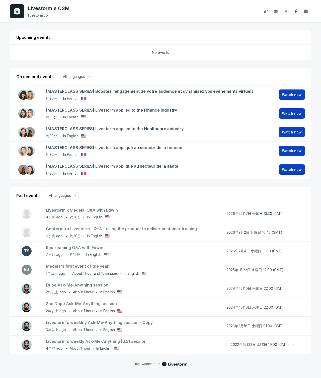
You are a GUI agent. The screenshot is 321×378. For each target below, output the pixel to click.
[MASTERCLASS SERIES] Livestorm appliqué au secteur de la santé (112, 166)
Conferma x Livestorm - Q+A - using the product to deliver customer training (121, 228)
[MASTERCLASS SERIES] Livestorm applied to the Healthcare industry (115, 128)
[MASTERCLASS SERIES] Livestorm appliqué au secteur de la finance (114, 147)
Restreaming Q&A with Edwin (74, 247)
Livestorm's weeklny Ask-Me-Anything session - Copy (99, 322)
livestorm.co (38, 15)
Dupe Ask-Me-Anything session (77, 285)
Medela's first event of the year (77, 266)
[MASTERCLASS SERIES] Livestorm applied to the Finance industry (111, 110)
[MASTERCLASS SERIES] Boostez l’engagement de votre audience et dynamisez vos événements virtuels (150, 91)
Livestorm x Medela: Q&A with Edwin (82, 210)
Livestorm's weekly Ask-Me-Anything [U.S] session (96, 341)
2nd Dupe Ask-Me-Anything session (81, 303)
